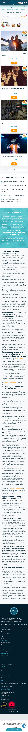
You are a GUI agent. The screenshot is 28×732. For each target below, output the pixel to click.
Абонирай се (7, 371)
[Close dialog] (26, 357)
